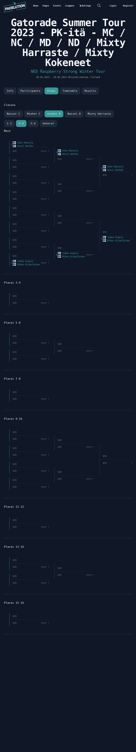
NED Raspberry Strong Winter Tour (68, 71)
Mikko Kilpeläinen (28, 264)
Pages (45, 5)
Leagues (69, 5)
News (35, 5)
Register (128, 5)
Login (113, 5)
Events (57, 5)
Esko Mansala (24, 142)
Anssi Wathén (24, 146)
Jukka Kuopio (24, 261)
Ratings (86, 5)
